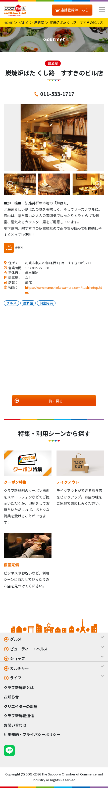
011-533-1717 (57, 93)
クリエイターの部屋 (20, 706)
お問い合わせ (15, 725)
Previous (10, 184)
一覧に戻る (54, 400)
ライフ (15, 677)
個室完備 (46, 303)
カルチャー (19, 668)
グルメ (23, 22)
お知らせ (11, 696)
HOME (8, 22)
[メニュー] (102, 10)
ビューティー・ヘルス (28, 648)
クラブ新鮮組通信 (19, 715)
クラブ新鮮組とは (19, 687)
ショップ (17, 658)
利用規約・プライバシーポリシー (32, 734)
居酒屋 (39, 22)
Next (98, 184)
